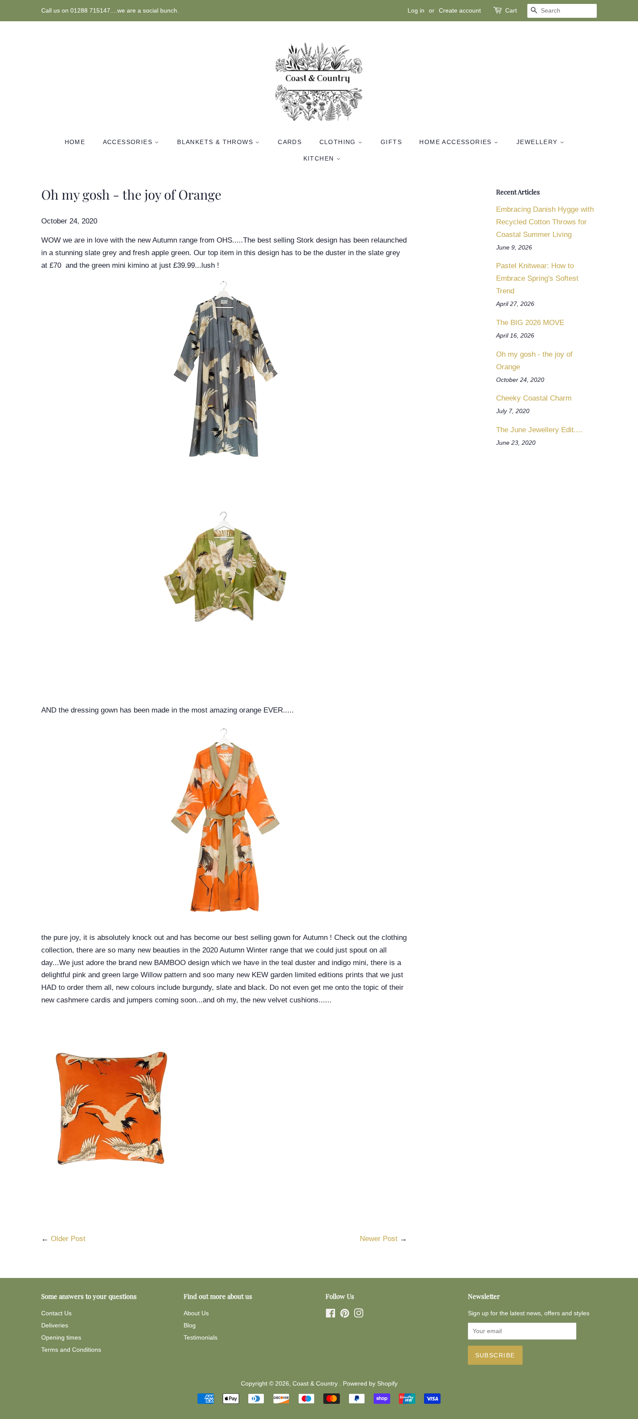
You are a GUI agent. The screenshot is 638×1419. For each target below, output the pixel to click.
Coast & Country (316, 1383)
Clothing (338, 141)
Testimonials (200, 1337)
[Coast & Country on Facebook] (330, 1314)
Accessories (129, 141)
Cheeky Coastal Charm (534, 398)
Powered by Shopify (370, 1383)
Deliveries (54, 1325)
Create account (460, 10)
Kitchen (319, 158)
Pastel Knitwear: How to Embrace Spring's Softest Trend (537, 278)
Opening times (61, 1337)
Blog (190, 1325)
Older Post (68, 1239)
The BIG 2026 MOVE (530, 323)
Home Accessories (456, 141)
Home (75, 141)
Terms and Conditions (71, 1349)
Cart (511, 10)
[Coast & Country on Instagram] (358, 1314)
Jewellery (538, 141)
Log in (416, 10)
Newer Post (379, 1239)
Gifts (391, 141)
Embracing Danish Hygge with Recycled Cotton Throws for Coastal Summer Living (545, 222)
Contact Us (56, 1313)
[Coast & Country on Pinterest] (344, 1314)
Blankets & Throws (216, 141)
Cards (290, 141)
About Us (196, 1313)
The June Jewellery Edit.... (539, 430)
